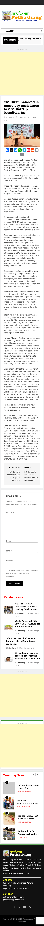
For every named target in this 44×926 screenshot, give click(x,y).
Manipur (28, 791)
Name (9, 541)
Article (20, 837)
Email (9, 551)
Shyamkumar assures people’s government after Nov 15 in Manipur (27, 656)
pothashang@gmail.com (13, 897)
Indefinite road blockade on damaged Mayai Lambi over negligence (20, 641)
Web (25, 837)
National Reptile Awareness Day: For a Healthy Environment (26, 606)
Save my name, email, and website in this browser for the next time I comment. (22, 573)
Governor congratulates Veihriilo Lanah (29, 803)
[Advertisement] (22, 73)
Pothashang (10, 117)
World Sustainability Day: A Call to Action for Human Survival (27, 624)
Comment (11, 512)
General (21, 791)
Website (9, 561)
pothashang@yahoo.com (13, 900)
